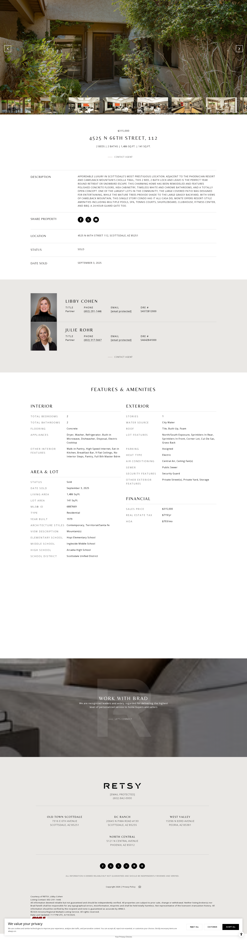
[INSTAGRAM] (126, 866)
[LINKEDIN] (110, 866)
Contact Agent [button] (123, 157)
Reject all (194, 927)
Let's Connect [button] (123, 719)
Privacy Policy (129, 887)
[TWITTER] (118, 866)
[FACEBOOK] (103, 866)
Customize (212, 927)
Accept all (230, 927)
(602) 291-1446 (93, 311)
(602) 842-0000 (122, 798)
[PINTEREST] (142, 866)
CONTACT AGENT (123, 357)
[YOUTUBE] (134, 866)
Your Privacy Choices (123, 937)
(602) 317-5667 (93, 340)
